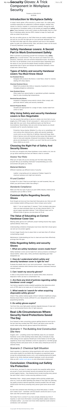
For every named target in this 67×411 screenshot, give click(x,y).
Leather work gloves (25, 359)
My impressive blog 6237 (13, 2)
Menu (58, 2)
